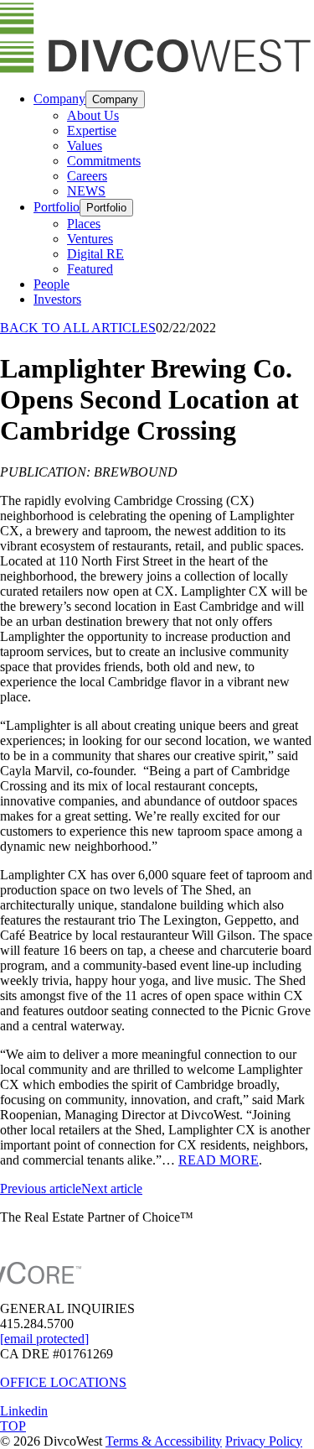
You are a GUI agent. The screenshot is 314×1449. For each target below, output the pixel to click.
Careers (87, 176)
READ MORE (218, 1160)
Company (59, 98)
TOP (13, 1426)
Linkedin (24, 1411)
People (51, 284)
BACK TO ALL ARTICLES (78, 328)
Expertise (91, 130)
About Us (93, 115)
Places (83, 223)
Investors (57, 299)
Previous (40, 1188)
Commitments (104, 161)
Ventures (90, 239)
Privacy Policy (263, 1441)
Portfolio (56, 207)
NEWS (86, 191)
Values (84, 145)
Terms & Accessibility (164, 1441)
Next (111, 1188)
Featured (90, 269)
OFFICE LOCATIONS (63, 1382)
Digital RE (95, 254)
